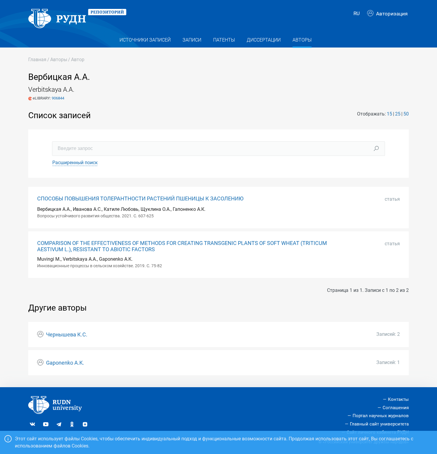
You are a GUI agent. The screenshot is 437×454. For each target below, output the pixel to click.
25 (397, 114)
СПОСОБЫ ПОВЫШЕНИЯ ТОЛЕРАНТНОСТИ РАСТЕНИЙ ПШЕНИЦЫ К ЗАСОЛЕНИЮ (140, 199)
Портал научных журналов (381, 415)
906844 (58, 98)
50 (406, 114)
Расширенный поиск (75, 162)
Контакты (398, 399)
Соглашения (396, 407)
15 (389, 114)
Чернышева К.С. (66, 335)
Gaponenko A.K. (65, 363)
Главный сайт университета (379, 424)
